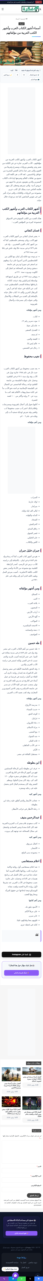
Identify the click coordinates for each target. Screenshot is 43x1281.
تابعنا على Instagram (21, 954)
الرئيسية (23, 19)
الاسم (39, 1166)
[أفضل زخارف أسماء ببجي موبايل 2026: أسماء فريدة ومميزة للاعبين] (11, 1074)
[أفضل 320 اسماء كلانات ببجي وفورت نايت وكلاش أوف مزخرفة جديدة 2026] (11, 1101)
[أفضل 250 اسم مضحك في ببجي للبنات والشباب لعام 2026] (31, 1103)
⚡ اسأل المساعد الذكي (21, 973)
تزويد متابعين (32, 1262)
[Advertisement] (21, 120)
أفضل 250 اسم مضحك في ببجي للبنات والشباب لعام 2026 (32, 1114)
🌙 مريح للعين (8, 75)
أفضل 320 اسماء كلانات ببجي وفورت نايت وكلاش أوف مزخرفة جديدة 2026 (11, 1111)
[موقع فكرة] (30, 9)
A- (17, 75)
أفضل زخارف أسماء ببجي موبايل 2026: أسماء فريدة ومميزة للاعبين (12, 1085)
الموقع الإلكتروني (36, 1185)
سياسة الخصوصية (12, 1262)
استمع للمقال (34, 75)
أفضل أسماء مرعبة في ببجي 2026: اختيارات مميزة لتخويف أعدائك (32, 1079)
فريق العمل (25, 1267)
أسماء (17, 19)
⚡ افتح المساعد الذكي (21, 1233)
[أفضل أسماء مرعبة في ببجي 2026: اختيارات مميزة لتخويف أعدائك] (31, 1071)
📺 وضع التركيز (35, 79)
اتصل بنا (23, 1262)
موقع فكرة (28, 1247)
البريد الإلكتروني (36, 1176)
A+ (24, 75)
